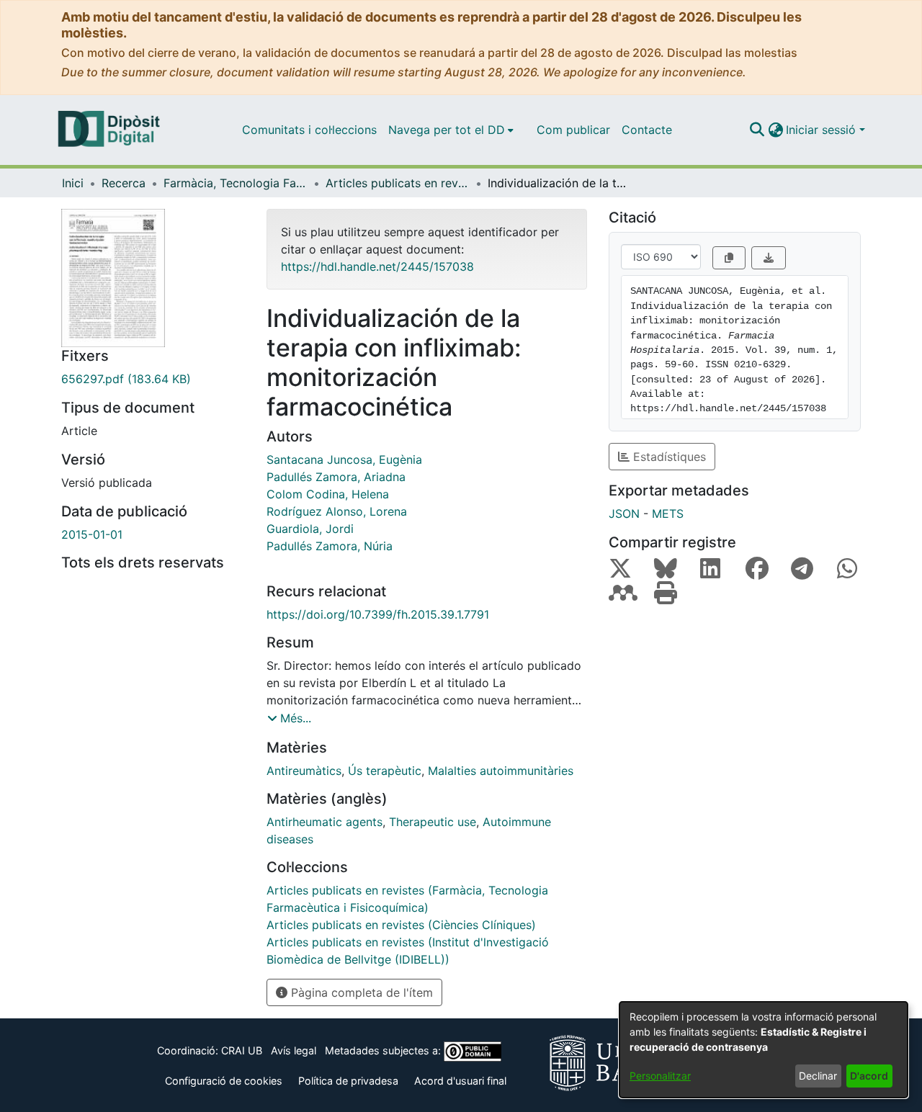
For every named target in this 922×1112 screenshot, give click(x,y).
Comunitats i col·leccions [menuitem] (309, 129)
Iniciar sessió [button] (822, 129)
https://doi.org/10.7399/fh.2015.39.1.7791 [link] (378, 614)
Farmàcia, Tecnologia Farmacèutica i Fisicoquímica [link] (236, 183)
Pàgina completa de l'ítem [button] (360, 992)
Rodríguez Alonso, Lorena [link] (337, 511)
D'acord (869, 1076)
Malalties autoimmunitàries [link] (500, 770)
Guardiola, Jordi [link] (310, 528)
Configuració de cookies (223, 1081)
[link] (153, 378)
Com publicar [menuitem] (573, 129)
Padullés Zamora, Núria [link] (330, 546)
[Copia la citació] (729, 257)
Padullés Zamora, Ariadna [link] (336, 477)
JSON (624, 513)
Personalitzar (660, 1076)
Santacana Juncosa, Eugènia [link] (344, 459)
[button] (757, 129)
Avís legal (293, 1050)
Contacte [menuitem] (647, 129)
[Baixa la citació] (768, 257)
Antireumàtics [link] (304, 770)
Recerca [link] (124, 183)
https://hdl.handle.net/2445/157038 (377, 266)
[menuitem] (451, 129)
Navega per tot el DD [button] (446, 129)
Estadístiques (668, 456)
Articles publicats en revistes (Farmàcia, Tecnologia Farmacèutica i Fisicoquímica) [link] (398, 183)
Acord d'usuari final (460, 1081)
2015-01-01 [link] (91, 534)
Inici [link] (73, 183)
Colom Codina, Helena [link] (328, 494)
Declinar (818, 1076)
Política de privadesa (348, 1081)
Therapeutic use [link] (432, 822)
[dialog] (763, 1050)
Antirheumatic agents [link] (324, 822)
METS (668, 513)
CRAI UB (241, 1050)
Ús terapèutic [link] (384, 770)
